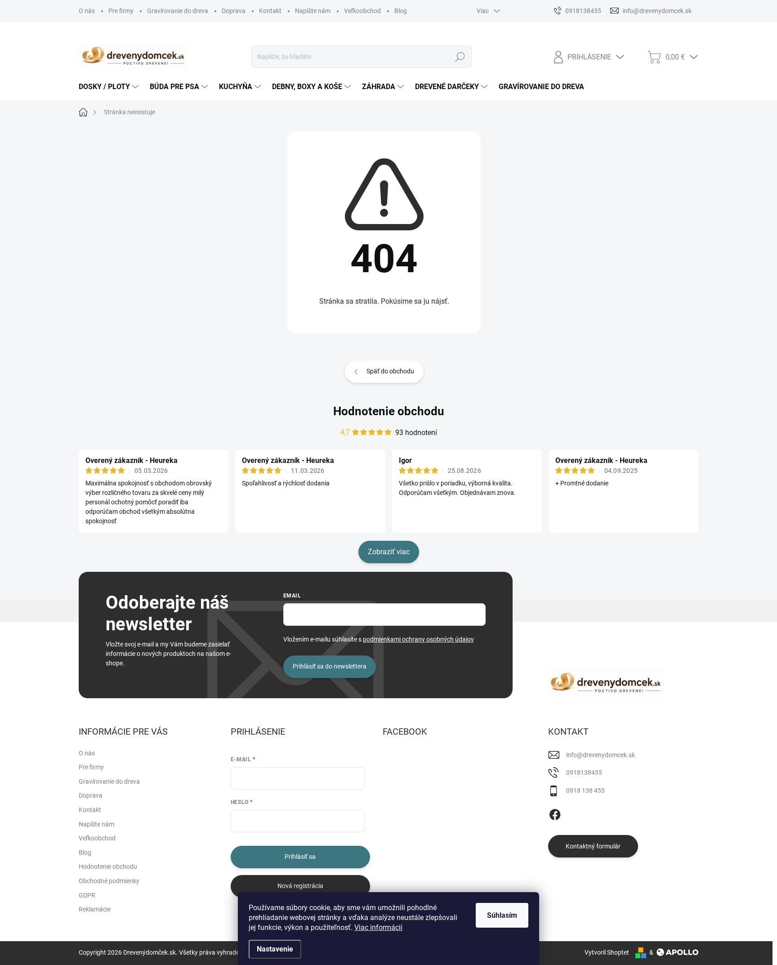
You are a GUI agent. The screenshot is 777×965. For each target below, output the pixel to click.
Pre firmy (121, 10)
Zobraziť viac (389, 552)
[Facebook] (555, 813)
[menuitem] (110, 86)
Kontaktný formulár (593, 846)
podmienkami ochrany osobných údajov (418, 639)
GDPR (87, 895)
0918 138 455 (585, 790)
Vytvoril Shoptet (607, 952)
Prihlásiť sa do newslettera (329, 666)
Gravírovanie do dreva (177, 10)
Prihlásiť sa (300, 856)
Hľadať (459, 56)
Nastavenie (275, 949)
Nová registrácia (300, 885)
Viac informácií (378, 927)
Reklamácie (95, 909)
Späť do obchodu (390, 371)
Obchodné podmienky (109, 880)
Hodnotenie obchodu (388, 411)
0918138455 (584, 772)
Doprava (234, 10)
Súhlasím (502, 915)
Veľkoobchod (362, 10)
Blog (400, 10)
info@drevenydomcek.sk (600, 755)
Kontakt (270, 10)
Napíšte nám (312, 10)
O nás (87, 10)
